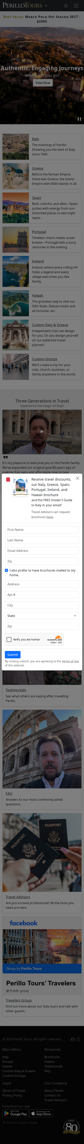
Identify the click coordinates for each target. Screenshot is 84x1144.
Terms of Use (70, 661)
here (49, 517)
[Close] (78, 478)
